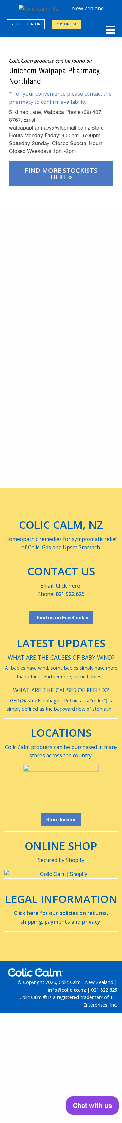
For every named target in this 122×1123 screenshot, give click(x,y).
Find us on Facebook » (61, 617)
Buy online (66, 23)
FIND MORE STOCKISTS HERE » (61, 173)
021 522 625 (70, 593)
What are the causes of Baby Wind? (61, 657)
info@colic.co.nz (67, 990)
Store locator (25, 23)
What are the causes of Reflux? (61, 690)
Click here (68, 585)
